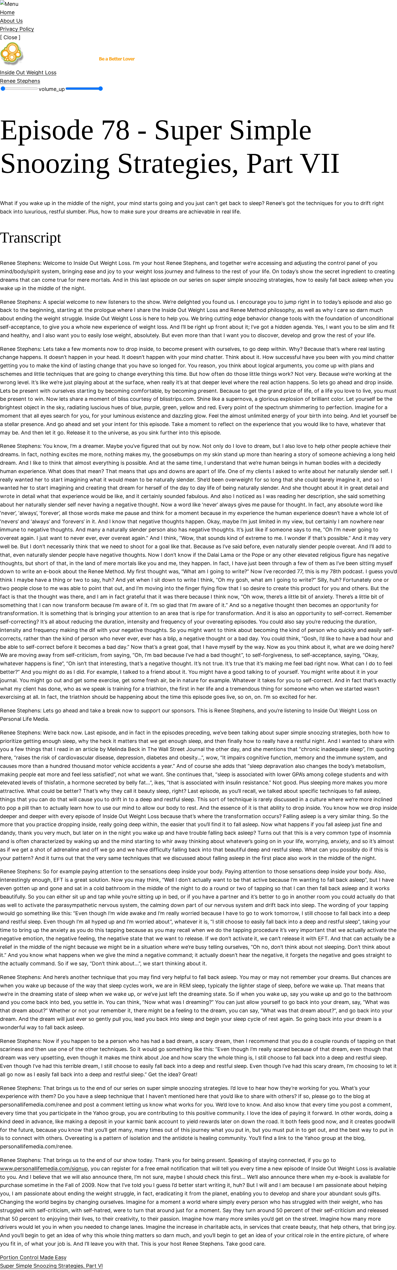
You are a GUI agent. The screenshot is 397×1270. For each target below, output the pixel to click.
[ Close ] (10, 37)
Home (7, 12)
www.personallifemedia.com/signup (44, 1168)
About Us (11, 21)
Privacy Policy (17, 29)
